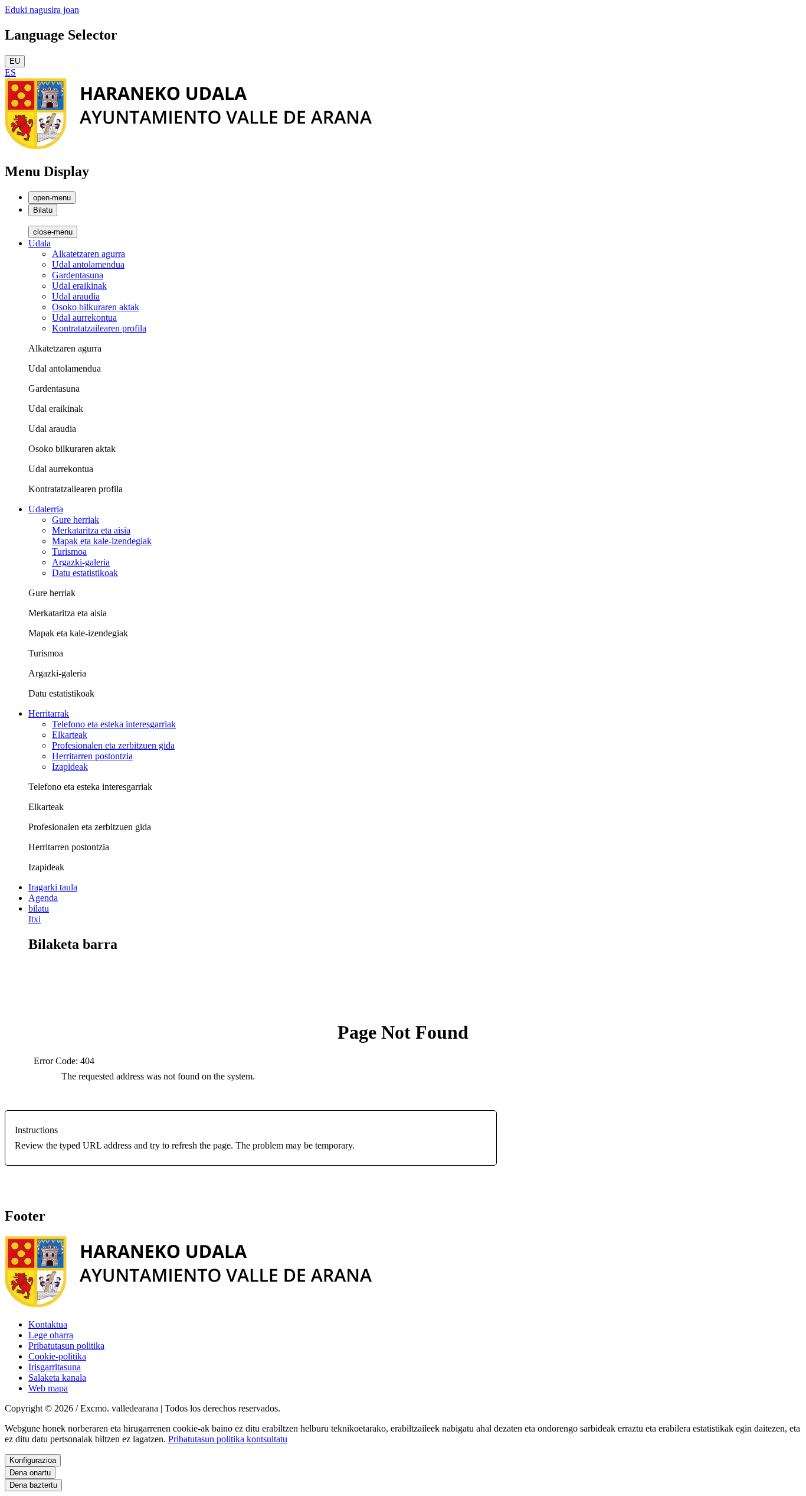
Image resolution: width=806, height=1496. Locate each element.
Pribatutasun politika (66, 1346)
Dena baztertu (33, 1485)
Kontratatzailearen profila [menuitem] (99, 328)
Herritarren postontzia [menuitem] (92, 756)
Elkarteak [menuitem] (69, 735)
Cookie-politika (57, 1356)
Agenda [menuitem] (43, 898)
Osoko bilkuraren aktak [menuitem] (95, 307)
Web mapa (48, 1388)
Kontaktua (47, 1324)
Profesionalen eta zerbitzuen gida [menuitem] (113, 745)
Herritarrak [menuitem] (48, 713)
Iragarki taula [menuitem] (52, 887)
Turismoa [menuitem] (69, 552)
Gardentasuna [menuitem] (77, 275)
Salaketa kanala (57, 1378)
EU (14, 61)
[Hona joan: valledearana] (188, 146)
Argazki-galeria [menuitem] (81, 562)
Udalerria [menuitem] (45, 509)
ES (10, 72)
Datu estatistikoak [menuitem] (85, 573)
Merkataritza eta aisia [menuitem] (91, 530)
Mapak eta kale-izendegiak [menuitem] (102, 541)
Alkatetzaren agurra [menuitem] (88, 254)
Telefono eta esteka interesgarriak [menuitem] (114, 724)
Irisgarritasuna (54, 1367)
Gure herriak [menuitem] (75, 520)
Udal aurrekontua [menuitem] (84, 318)
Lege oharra (50, 1335)
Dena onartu (30, 1472)
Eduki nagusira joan (42, 10)
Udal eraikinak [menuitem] (79, 286)
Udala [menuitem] (39, 243)
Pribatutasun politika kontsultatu (227, 1439)
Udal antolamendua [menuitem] (88, 264)
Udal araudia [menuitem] (76, 296)
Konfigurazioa (32, 1460)
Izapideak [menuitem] (70, 767)
